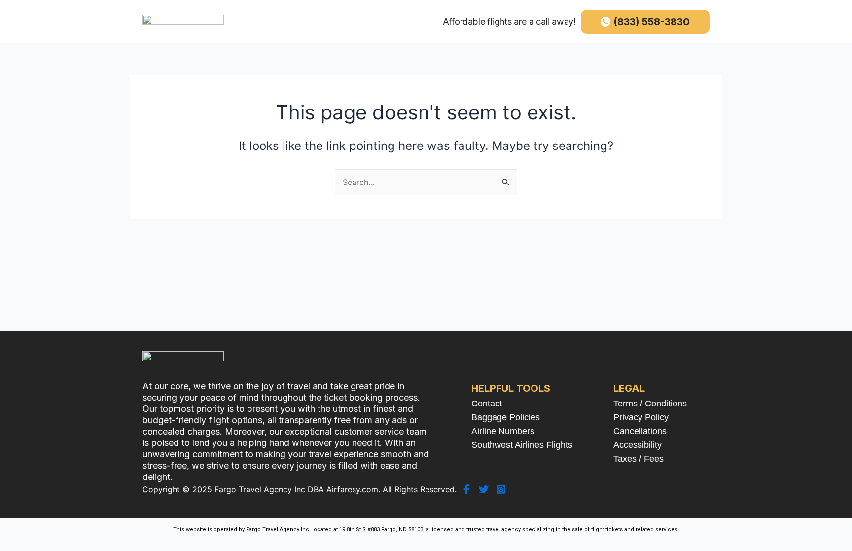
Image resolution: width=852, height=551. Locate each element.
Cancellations (640, 431)
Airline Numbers (502, 431)
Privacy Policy (641, 417)
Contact (486, 403)
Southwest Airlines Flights (521, 445)
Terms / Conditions (650, 403)
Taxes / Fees (638, 459)
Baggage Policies (505, 417)
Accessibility (637, 445)
